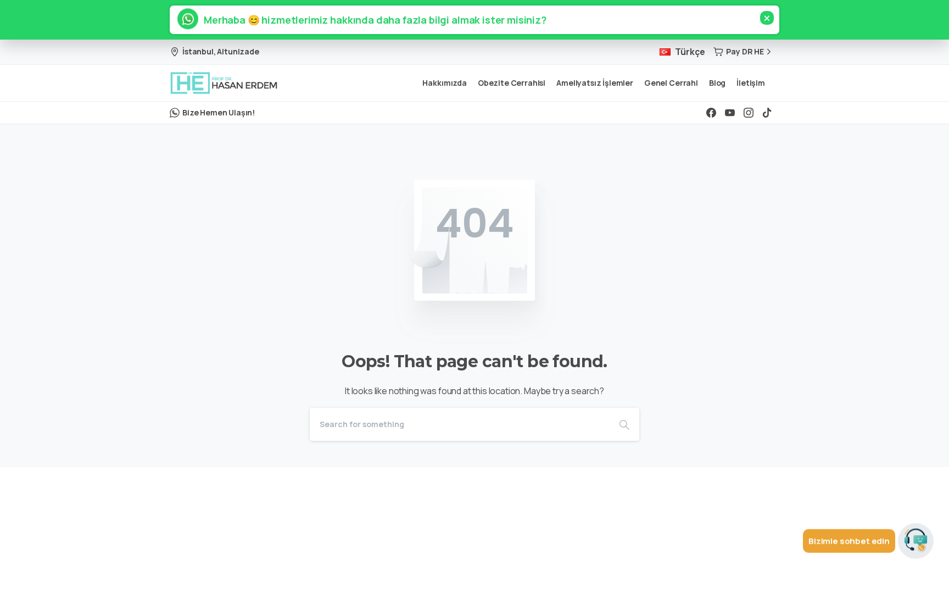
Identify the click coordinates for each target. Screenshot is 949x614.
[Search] (624, 424)
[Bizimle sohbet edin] (916, 540)
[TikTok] (767, 113)
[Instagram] (748, 113)
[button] (370, 19)
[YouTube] (730, 113)
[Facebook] (711, 113)
